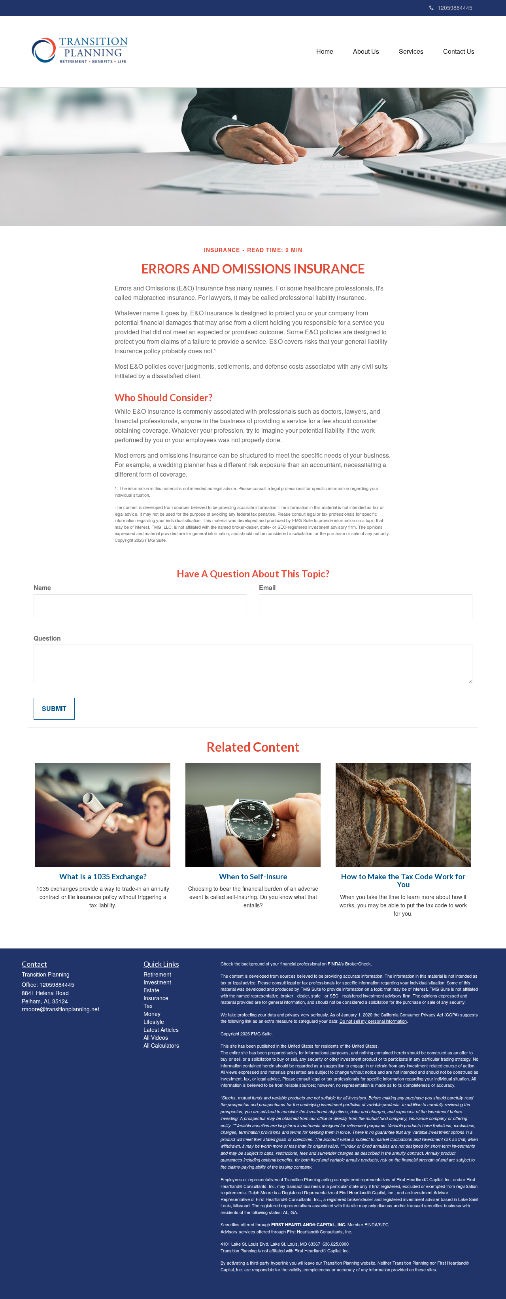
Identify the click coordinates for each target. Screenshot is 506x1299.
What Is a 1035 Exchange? (103, 876)
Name (42, 587)
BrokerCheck (358, 963)
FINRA (371, 1224)
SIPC (384, 1224)
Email (267, 587)
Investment (157, 982)
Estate (151, 990)
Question (47, 638)
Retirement (157, 974)
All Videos (155, 1037)
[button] (366, 51)
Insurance (155, 998)
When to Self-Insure (253, 876)
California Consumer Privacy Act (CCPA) (420, 1014)
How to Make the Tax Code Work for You (403, 880)
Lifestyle (153, 1022)
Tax (148, 1006)
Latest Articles (161, 1029)
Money (151, 1014)
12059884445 (455, 7)
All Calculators (161, 1045)
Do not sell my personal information (373, 1021)
